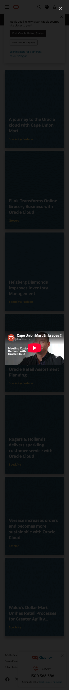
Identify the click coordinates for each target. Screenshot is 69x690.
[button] (60, 8)
